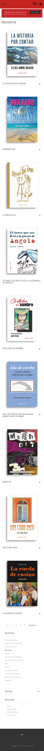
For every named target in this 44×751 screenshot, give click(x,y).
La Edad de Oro (9, 215)
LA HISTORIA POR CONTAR (14, 83)
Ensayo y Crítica (11, 646)
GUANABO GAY (9, 149)
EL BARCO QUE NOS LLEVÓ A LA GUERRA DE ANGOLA (21, 281)
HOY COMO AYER (10, 547)
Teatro (7, 667)
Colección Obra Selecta (13, 643)
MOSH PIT (7, 481)
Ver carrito (35, 12)
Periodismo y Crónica (13, 673)
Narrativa (8, 650)
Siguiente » (33, 625)
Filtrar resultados (11, 640)
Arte (6, 663)
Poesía (7, 653)
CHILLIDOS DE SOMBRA (13, 348)
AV (4, 4)
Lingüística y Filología (13, 657)
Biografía (8, 680)
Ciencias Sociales (11, 670)
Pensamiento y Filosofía (14, 660)
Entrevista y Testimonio (13, 677)
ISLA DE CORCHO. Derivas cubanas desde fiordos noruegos (18, 415)
